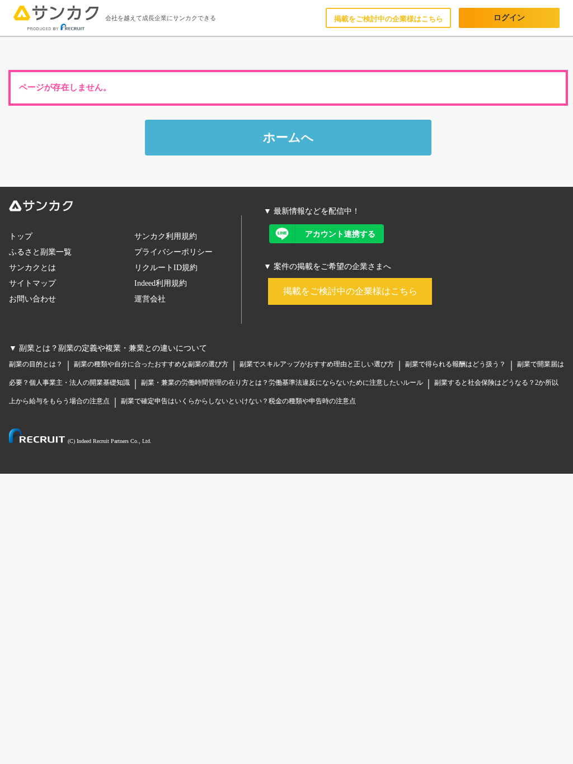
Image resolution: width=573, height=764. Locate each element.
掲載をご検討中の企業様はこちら (388, 19)
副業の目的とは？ (36, 364)
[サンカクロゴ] (125, 207)
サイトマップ (32, 283)
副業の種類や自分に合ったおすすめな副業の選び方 (151, 364)
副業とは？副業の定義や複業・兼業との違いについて (113, 348)
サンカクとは (32, 267)
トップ (20, 236)
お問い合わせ (32, 299)
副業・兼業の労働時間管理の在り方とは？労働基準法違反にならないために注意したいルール (282, 382)
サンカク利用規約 (165, 236)
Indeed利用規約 (160, 283)
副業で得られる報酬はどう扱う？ (455, 364)
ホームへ (288, 137)
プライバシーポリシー (173, 252)
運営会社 (150, 299)
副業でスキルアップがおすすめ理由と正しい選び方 (316, 364)
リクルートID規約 (166, 267)
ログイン (509, 17)
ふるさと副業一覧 (40, 252)
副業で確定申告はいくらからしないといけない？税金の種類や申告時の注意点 (238, 401)
